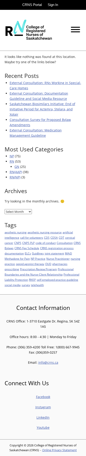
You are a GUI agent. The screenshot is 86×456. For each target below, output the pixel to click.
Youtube (43, 427)
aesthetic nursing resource (45, 232)
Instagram (43, 407)
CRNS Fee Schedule (26, 248)
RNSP (32, 279)
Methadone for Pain (17, 258)
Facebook (43, 397)
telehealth (37, 285)
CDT (61, 237)
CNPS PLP (28, 243)
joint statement (54, 253)
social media (13, 285)
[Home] (28, 30)
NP (12, 156)
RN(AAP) (16, 172)
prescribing (12, 269)
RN (12, 161)
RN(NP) (15, 177)
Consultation (65, 243)
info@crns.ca (48, 362)
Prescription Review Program (38, 269)
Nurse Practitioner (58, 258)
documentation (14, 253)
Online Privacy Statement (59, 450)
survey (26, 285)
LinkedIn (43, 417)
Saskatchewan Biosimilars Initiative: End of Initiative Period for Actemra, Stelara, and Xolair (42, 109)
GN (16, 166)
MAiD (68, 253)
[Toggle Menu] (75, 29)
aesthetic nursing (16, 232)
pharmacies (59, 264)
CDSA (54, 237)
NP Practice (38, 258)
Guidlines (38, 253)
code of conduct (46, 243)
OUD (48, 264)
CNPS (17, 243)
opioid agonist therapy (30, 264)
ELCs (28, 253)
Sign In (53, 5)
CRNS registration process (57, 248)
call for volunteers (31, 237)
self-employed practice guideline (57, 279)
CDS (47, 237)
